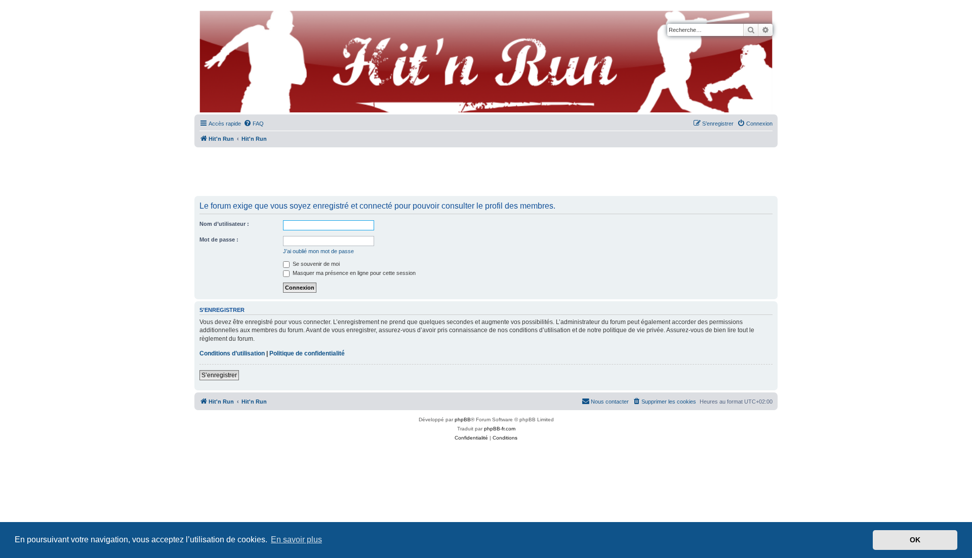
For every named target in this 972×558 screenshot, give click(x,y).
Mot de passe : (218, 239)
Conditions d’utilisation (232, 353)
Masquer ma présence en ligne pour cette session (353, 273)
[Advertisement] (486, 172)
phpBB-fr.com (499, 428)
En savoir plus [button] (296, 539)
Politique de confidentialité (307, 353)
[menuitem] (254, 123)
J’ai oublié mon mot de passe (318, 251)
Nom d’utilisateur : (224, 224)
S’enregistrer (219, 375)
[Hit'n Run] (203, 11)
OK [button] (915, 540)
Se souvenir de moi (315, 264)
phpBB (463, 419)
